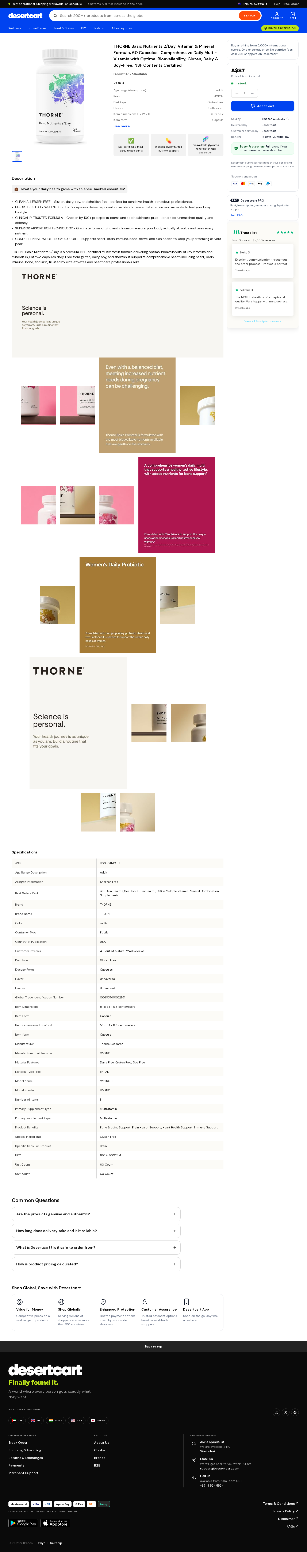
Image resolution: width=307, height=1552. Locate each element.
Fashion (98, 28)
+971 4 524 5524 (212, 1485)
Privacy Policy (285, 1511)
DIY (83, 28)
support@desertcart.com (219, 1468)
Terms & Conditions (281, 1503)
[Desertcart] (25, 15)
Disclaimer (288, 1519)
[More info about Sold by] (288, 119)
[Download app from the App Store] (55, 1523)
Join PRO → (238, 215)
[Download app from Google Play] (23, 1523)
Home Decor (37, 28)
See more (122, 126)
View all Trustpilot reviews (262, 321)
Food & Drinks (64, 28)
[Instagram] (276, 1412)
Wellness (14, 28)
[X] (285, 1412)
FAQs (293, 1526)
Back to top (153, 1346)
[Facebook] (295, 1412)
